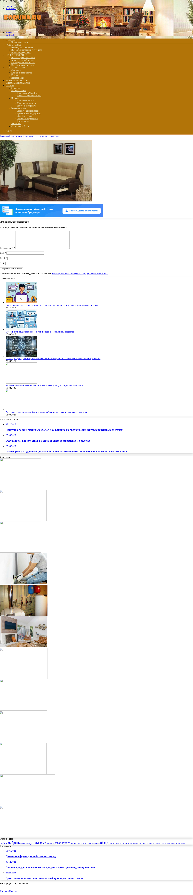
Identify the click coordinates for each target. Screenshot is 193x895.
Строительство (15, 67)
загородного (62, 842)
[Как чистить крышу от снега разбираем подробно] (20, 552)
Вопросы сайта (18, 90)
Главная (4, 136)
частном (181, 843)
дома (34, 842)
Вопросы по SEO (25, 100)
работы (151, 843)
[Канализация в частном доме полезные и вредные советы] (23, 615)
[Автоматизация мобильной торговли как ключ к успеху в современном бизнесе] (21, 383)
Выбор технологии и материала (26, 50)
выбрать (13, 843)
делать (22, 843)
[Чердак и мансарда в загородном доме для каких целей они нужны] (23, 520)
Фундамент (16, 70)
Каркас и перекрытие (21, 73)
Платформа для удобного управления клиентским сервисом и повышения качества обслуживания (53, 358)
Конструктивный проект (23, 62)
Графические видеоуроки (29, 113)
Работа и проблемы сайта (29, 95)
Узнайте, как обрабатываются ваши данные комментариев (80, 273)
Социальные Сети (20, 126)
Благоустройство (17, 80)
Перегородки (17, 78)
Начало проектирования (23, 57)
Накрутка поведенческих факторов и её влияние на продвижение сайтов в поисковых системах (52, 305)
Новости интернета (26, 103)
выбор (3, 843)
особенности (115, 843)
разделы (157, 843)
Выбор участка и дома (22, 47)
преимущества (135, 843)
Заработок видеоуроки (28, 111)
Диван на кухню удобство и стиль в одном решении (33, 136)
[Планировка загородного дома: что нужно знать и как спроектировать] (23, 773)
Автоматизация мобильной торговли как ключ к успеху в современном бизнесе (44, 385)
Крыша (14, 75)
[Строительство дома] (23, 27)
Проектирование (16, 55)
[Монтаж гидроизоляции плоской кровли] (23, 710)
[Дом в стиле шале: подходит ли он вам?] (27, 804)
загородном (76, 843)
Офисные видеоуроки (27, 118)
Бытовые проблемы (18, 83)
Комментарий (7, 248)
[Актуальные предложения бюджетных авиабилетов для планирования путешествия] (21, 409)
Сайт (2, 263)
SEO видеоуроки (25, 116)
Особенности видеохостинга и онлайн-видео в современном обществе (40, 332)
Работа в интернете (26, 106)
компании (87, 843)
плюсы (126, 843)
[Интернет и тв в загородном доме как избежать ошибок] (23, 646)
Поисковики (23, 121)
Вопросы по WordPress (28, 93)
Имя (3, 253)
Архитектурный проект (22, 60)
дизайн (27, 843)
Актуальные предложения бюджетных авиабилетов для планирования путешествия (46, 412)
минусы (96, 843)
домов (48, 843)
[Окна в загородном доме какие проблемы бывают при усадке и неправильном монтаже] (23, 678)
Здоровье (15, 88)
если (52, 843)
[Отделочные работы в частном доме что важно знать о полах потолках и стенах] (23, 583)
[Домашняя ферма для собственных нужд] (20, 488)
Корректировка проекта (22, 65)
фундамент (172, 843)
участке (164, 843)
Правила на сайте (19, 42)
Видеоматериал (18, 108)
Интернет (16, 98)
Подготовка (13, 45)
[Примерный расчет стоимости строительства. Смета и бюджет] (27, 741)
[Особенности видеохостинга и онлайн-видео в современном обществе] (21, 329)
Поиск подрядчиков (21, 52)
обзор (104, 842)
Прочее (10, 85)
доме (42, 842)
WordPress (16, 123)
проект (145, 843)
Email (3, 258)
